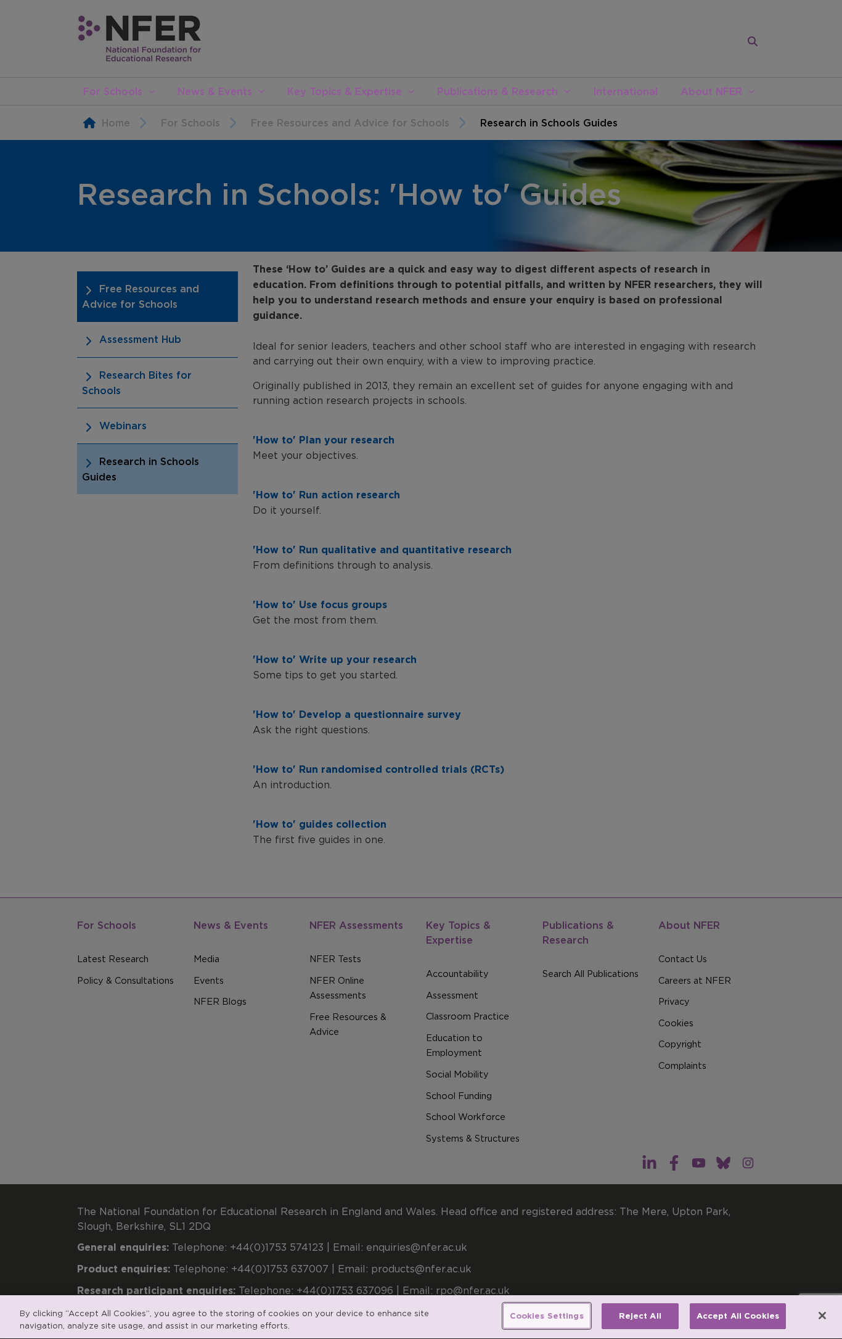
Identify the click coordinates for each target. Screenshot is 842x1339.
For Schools (112, 91)
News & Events (215, 91)
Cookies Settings (547, 1316)
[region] (421, 1317)
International (625, 91)
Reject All (640, 1316)
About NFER (711, 91)
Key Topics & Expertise (344, 91)
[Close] (822, 1315)
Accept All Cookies (738, 1316)
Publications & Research (497, 91)
